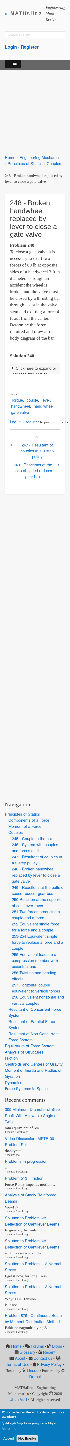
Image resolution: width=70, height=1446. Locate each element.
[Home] (7, 13)
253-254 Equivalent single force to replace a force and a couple (37, 942)
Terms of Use (17, 1364)
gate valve (20, 412)
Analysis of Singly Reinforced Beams (30, 1198)
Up (35, 436)
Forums (37, 1346)
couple (32, 400)
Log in (15, 422)
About (20, 1358)
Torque (17, 400)
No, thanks (27, 1438)
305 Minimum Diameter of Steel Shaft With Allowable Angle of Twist (33, 1115)
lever (46, 400)
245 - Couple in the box (32, 838)
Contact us (42, 1358)
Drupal (35, 1376)
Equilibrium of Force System (30, 1045)
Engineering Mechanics (39, 157)
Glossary (27, 1352)
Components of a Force (28, 820)
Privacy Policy (49, 1364)
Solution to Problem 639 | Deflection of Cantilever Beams (32, 1221)
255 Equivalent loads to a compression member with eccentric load (35, 960)
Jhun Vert (18, 1399)
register (32, 422)
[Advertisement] (35, 110)
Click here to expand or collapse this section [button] (34, 371)
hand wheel (44, 406)
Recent (49, 1352)
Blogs (57, 1346)
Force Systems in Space (26, 1088)
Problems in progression (26, 1161)
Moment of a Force (24, 826)
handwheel (20, 406)
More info (9, 1429)
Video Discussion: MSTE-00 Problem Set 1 (29, 1141)
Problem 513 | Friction (24, 1178)
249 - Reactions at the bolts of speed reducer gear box (32, 470)
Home (10, 157)
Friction (11, 1058)
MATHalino (26, 13)
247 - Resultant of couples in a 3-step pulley (37, 451)
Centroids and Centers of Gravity (34, 1064)
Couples (54, 163)
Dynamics (13, 1082)
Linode (32, 1370)
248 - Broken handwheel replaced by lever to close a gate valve (36, 875)
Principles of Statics (25, 163)
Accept (8, 1438)
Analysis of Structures (24, 1052)
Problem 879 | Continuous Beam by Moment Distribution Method (33, 1318)
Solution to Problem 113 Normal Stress (33, 1266)
